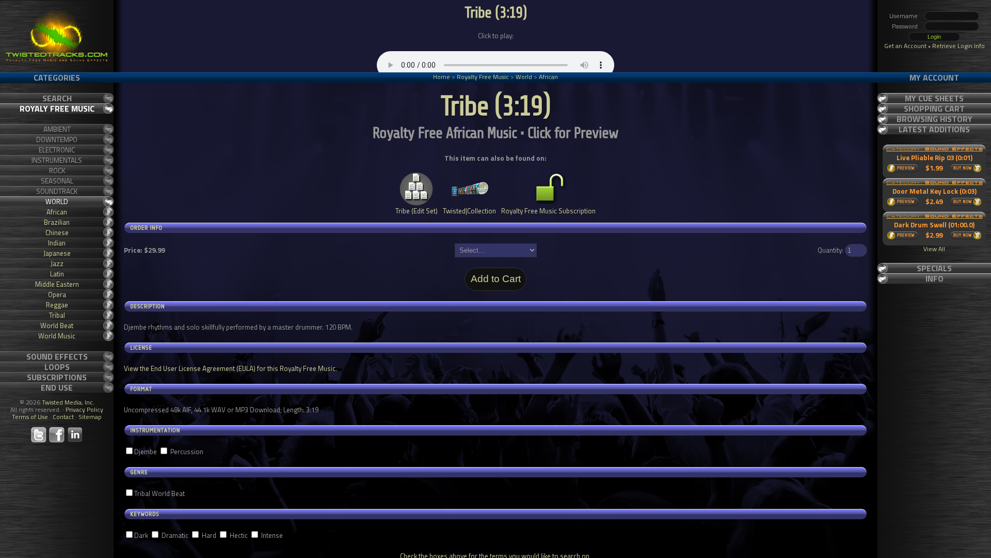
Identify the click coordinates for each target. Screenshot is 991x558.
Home (441, 77)
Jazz (57, 263)
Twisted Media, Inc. (68, 402)
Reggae (57, 305)
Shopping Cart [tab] (934, 108)
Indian (57, 243)
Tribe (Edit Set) (416, 211)
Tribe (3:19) (495, 12)
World (524, 77)
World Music (56, 336)
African (548, 77)
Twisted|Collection (469, 211)
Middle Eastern (57, 284)
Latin (57, 274)
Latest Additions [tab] (934, 129)
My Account (934, 77)
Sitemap (90, 417)
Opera (57, 294)
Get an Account (905, 46)
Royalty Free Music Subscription (548, 211)
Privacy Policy (84, 409)
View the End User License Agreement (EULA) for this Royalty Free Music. (230, 368)
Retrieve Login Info (958, 46)
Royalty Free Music (483, 77)
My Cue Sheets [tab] (934, 98)
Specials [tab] (934, 268)
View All (934, 249)
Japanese (57, 253)
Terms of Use (30, 417)
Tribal (57, 315)
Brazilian (57, 222)
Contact (63, 417)
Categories (57, 77)
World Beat (56, 325)
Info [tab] (934, 278)
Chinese (57, 232)
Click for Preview (573, 133)
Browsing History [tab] (934, 119)
